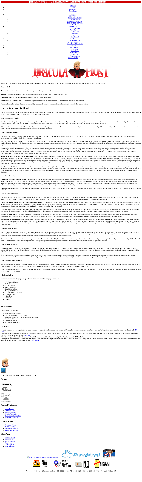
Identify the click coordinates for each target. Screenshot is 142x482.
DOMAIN (73, 25)
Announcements (75, 56)
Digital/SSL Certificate (11, 417)
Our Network (75, 37)
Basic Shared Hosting (75, 18)
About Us (73, 30)
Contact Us (74, 54)
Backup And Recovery (12, 430)
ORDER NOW (73, 58)
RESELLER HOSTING (74, 21)
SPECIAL (73, 45)
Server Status (75, 51)
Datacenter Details (10, 425)
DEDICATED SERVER (74, 23)
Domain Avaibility (10, 412)
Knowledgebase (75, 40)
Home (73, 14)
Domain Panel (9, 439)
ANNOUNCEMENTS (75, 42)
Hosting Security (10, 427)
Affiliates (73, 6)
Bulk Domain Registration (13, 416)
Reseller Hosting (10, 410)
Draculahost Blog (10, 441)
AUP (75, 35)
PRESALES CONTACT (75, 44)
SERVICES (73, 26)
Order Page (74, 49)
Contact (73, 7)
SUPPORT (73, 38)
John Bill (27, 335)
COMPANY (75, 32)
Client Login (73, 11)
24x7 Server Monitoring (12, 428)
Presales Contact (10, 438)
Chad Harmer (35, 340)
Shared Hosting (9, 409)
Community (73, 9)
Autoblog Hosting (74, 19)
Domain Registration (11, 414)
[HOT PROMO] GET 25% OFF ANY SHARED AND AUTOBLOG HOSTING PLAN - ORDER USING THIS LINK (68, 2)
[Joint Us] (3, 372)
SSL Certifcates (75, 28)
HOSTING (72, 16)
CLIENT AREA (73, 47)
